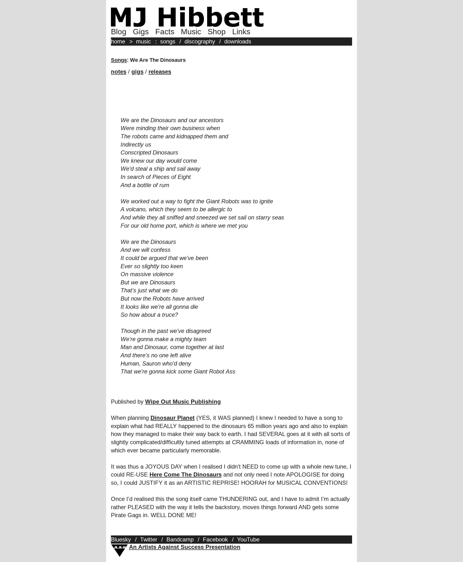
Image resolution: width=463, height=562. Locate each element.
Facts (164, 31)
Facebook (215, 539)
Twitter (148, 539)
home (118, 41)
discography (199, 41)
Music (191, 31)
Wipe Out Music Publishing (183, 401)
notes (118, 71)
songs (167, 41)
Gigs (141, 31)
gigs (137, 71)
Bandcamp (180, 539)
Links (241, 31)
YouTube (248, 539)
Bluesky (121, 539)
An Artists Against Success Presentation (184, 547)
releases (160, 71)
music (143, 41)
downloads (237, 41)
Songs (119, 60)
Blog (118, 31)
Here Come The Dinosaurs (186, 474)
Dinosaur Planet (172, 417)
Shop (217, 31)
